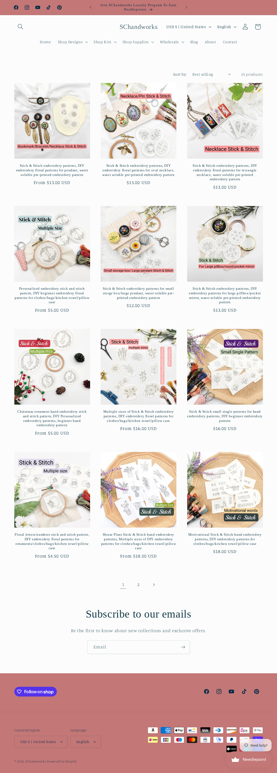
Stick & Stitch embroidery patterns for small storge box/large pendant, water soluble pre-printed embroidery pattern (138, 293)
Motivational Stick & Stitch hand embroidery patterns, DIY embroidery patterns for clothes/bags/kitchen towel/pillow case (225, 539)
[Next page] (154, 584)
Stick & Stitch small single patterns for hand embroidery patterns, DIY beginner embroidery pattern (224, 416)
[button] (20, 27)
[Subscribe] (183, 647)
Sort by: (180, 74)
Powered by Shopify (62, 761)
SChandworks (35, 761)
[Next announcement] (187, 7)
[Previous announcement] (90, 7)
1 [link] (123, 584)
